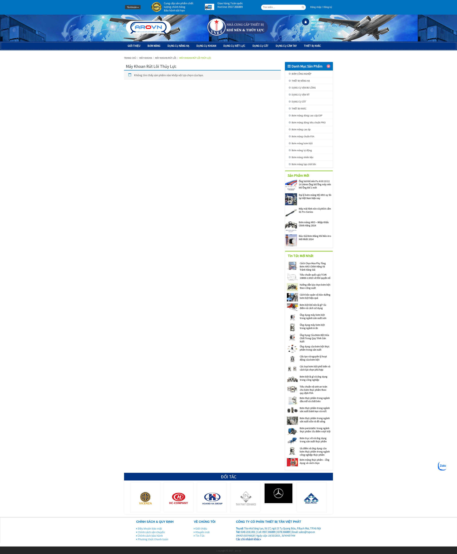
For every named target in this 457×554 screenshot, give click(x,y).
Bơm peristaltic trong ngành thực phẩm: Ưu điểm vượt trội (315, 430)
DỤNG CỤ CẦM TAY (286, 45)
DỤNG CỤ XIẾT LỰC (234, 45)
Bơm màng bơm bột (302, 143)
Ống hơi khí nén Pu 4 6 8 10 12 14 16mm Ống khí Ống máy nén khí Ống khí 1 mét (315, 184)
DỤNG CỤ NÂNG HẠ (178, 45)
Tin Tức (200, 535)
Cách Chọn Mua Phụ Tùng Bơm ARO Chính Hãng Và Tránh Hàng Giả (313, 266)
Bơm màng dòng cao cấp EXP (307, 115)
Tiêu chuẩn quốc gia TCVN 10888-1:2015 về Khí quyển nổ (315, 276)
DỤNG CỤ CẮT (260, 45)
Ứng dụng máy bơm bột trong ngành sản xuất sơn (313, 316)
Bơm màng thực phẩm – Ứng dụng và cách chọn (314, 461)
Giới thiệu (201, 528)
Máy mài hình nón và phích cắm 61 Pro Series (315, 210)
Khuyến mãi (202, 532)
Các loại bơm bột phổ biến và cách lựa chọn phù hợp (315, 368)
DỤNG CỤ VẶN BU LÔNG (304, 87)
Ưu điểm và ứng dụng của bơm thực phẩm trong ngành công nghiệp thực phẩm (315, 451)
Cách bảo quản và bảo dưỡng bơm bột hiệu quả (315, 296)
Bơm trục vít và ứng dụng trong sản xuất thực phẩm (313, 440)
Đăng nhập (316, 7)
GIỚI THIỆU (134, 45)
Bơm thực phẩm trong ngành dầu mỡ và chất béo (315, 399)
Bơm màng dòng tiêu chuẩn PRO (309, 122)
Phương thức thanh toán (153, 539)
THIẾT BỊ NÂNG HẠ (301, 80)
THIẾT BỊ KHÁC (312, 45)
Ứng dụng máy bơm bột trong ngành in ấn (312, 326)
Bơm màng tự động (302, 150)
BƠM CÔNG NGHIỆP (302, 73)
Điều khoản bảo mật (150, 528)
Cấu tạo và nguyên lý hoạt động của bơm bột (313, 358)
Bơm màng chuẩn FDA (303, 136)
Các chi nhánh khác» (248, 539)
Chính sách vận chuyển (151, 532)
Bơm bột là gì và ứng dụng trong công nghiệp (313, 378)
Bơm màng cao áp (301, 129)
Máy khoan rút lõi (165, 57)
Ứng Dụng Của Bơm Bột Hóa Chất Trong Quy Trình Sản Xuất (314, 338)
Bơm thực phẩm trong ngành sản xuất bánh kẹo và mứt (315, 409)
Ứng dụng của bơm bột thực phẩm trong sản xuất (315, 348)
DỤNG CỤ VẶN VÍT (301, 94)
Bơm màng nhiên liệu (302, 157)
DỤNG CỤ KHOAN (206, 45)
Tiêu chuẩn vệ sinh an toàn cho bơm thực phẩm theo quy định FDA (313, 390)
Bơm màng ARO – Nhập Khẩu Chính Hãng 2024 (314, 224)
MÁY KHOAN (145, 57)
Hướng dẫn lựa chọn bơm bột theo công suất (315, 286)
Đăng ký (327, 7)
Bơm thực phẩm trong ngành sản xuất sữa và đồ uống (315, 420)
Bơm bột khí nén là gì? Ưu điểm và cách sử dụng (313, 306)
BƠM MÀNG (153, 45)
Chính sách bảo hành (150, 535)
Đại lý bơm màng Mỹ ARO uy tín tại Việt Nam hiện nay (315, 196)
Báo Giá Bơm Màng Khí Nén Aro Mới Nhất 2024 (315, 237)
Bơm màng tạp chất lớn (304, 164)
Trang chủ (130, 57)
